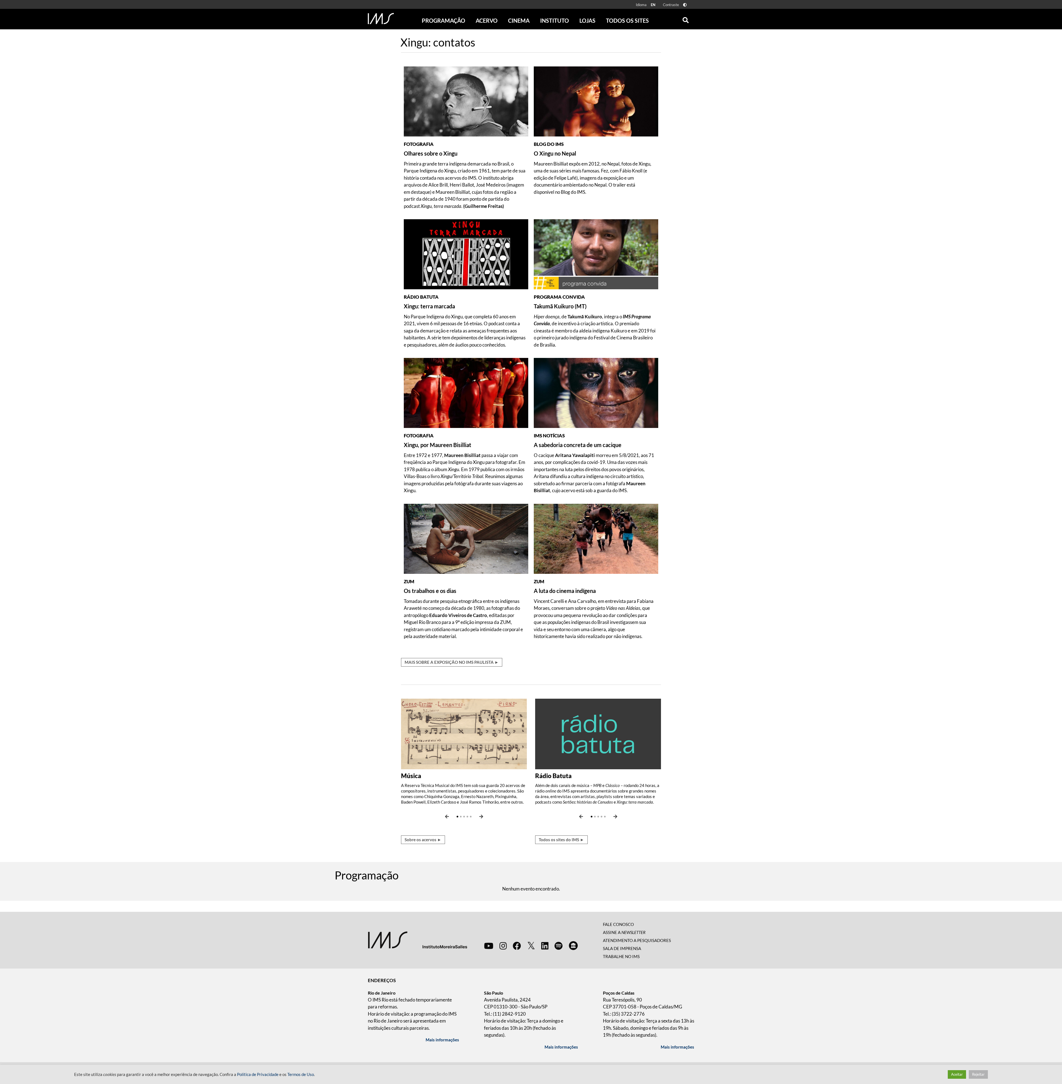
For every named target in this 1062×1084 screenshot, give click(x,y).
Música (411, 776)
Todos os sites (627, 20)
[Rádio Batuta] (598, 733)
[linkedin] (544, 946)
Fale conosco (618, 924)
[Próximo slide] (481, 817)
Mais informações (442, 1039)
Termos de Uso (300, 1074)
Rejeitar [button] (978, 1074)
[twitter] (531, 946)
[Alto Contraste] (685, 5)
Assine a (624, 932)
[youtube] (488, 946)
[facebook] (517, 946)
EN (653, 4)
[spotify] (559, 946)
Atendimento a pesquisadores (637, 940)
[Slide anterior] (447, 817)
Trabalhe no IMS (621, 956)
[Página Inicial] (381, 18)
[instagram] (503, 946)
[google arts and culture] (573, 945)
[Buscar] (685, 19)
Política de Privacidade (257, 1074)
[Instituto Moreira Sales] (417, 939)
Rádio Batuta (553, 776)
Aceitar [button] (957, 1074)
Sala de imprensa (622, 948)
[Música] (464, 733)
